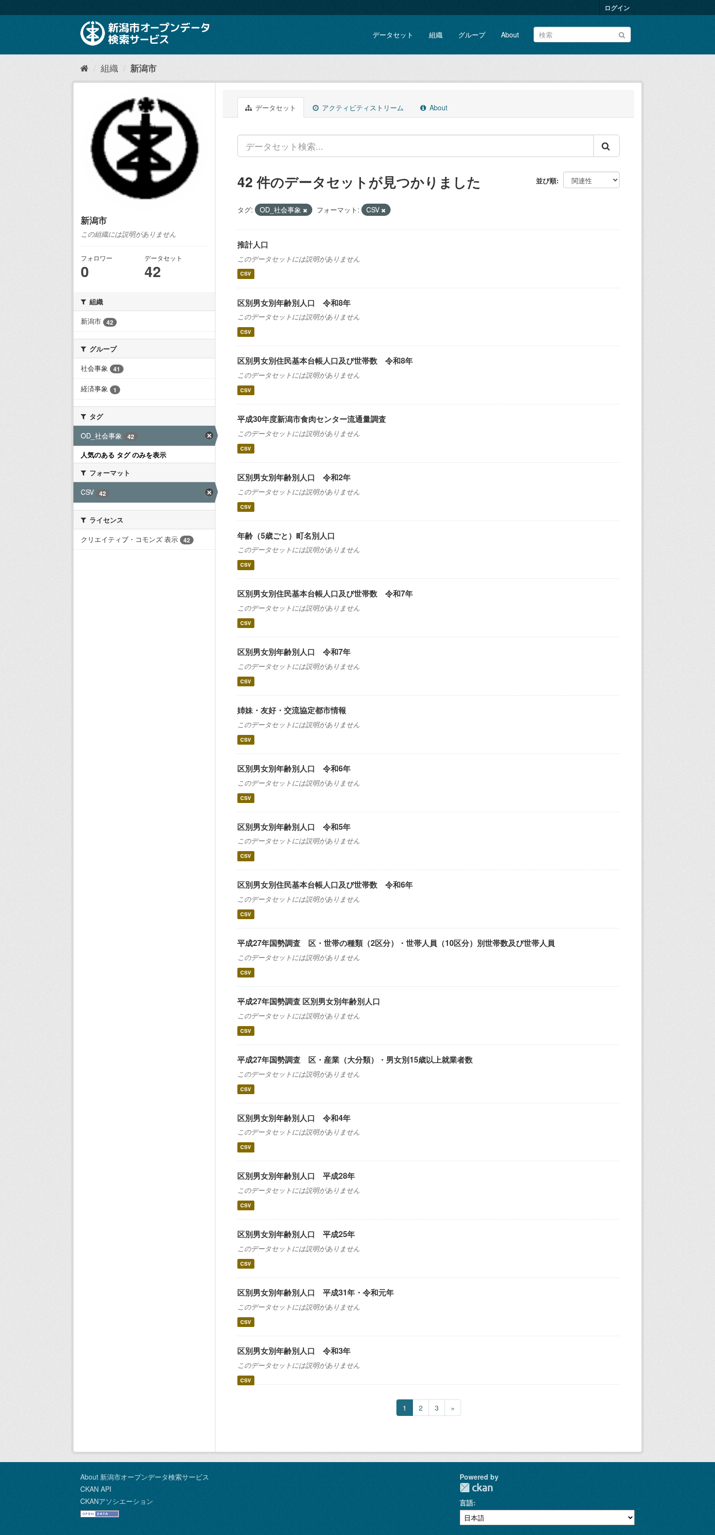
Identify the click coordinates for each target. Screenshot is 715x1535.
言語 (466, 1502)
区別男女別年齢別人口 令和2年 (294, 477)
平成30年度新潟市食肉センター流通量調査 (311, 418)
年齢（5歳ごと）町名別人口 (286, 535)
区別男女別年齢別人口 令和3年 (294, 1350)
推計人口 (252, 244)
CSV (245, 274)
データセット (393, 34)
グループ (471, 34)
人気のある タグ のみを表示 (123, 454)
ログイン (617, 7)
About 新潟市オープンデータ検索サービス (144, 1477)
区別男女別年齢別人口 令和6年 (294, 768)
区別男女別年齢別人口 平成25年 (296, 1233)
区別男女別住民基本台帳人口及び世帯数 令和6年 (325, 884)
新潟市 (143, 68)
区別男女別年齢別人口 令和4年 (294, 1117)
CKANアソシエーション (116, 1501)
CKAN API (95, 1489)
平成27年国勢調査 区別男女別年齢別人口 (308, 1001)
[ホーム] (84, 67)
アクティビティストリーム (362, 107)
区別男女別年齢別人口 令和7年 (294, 651)
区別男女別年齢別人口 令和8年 (294, 302)
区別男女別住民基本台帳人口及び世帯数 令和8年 (325, 360)
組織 (436, 34)
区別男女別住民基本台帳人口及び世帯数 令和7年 (325, 593)
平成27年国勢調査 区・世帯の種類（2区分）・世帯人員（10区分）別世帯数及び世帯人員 (396, 942)
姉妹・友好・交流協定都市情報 (291, 709)
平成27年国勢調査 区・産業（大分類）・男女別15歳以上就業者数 (355, 1059)
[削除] (305, 210)
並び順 (546, 180)
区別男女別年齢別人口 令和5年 (294, 826)
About (510, 34)
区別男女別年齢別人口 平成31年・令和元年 (315, 1292)
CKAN (476, 1488)
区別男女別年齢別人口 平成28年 (296, 1175)
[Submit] (622, 34)
